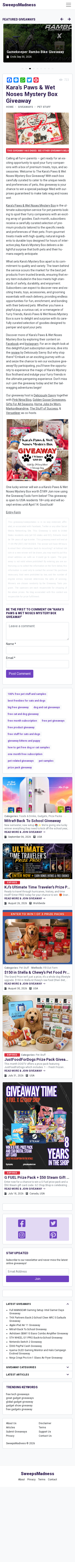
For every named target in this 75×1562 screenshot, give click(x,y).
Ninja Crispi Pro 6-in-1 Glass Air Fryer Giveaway (35, 1357)
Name (11, 644)
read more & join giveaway (23, 832)
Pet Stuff (44, 106)
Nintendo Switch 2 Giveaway (25, 1341)
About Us (11, 1423)
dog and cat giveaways (47, 707)
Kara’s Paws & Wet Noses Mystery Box (31, 205)
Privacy (10, 1435)
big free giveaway (18, 707)
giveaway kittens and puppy (24, 740)
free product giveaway (21, 727)
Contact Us (45, 1435)
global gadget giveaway (19, 1401)
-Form (17, 512)
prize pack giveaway (20, 767)
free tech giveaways (17, 1394)
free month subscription (22, 720)
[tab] (22, 68)
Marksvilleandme (17, 408)
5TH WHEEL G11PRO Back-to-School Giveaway (35, 1337)
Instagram (32, 343)
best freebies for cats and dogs (26, 700)
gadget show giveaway (19, 1405)
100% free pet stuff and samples (27, 694)
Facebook (12, 343)
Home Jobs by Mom (47, 404)
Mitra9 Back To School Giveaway (32, 820)
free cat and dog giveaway (23, 714)
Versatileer (13, 413)
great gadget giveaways (20, 1398)
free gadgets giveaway (19, 1409)
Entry (9, 512)
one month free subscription (25, 754)
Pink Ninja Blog (21, 399)
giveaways (25, 106)
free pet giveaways (53, 720)
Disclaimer (45, 1423)
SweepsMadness (19, 4)
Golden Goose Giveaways (49, 399)
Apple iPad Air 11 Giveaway (24, 1325)
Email (10, 658)
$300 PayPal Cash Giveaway (25, 1346)
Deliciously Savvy (45, 395)
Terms (42, 1427)
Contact (52, 1479)
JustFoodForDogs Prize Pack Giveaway (38, 1059)
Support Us (45, 1431)
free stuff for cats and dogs (24, 734)
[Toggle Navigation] (68, 5)
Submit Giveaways (16, 1431)
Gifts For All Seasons (19, 404)
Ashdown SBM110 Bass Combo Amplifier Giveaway (38, 1333)
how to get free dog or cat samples (29, 747)
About (21, 1479)
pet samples (46, 760)
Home (10, 106)
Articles (10, 1427)
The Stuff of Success (44, 408)
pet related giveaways (21, 760)
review (15, 352)
